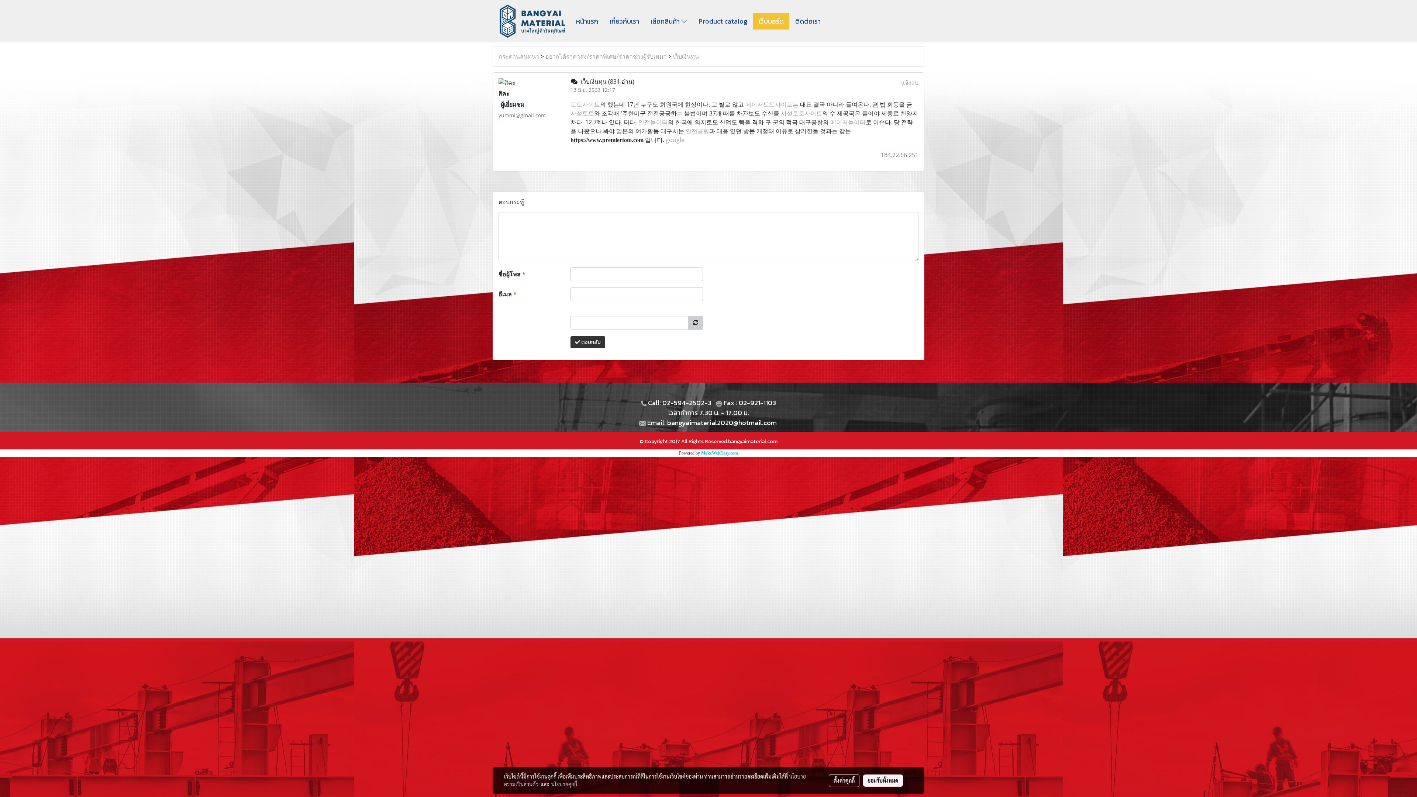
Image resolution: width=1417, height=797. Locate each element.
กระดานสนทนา (519, 56)
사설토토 (582, 113)
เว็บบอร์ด (771, 21)
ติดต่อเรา (808, 21)
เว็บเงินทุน (686, 56)
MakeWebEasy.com (719, 453)
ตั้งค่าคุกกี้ (844, 780)
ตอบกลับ (590, 342)
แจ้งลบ (909, 83)
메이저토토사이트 (769, 104)
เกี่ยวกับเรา (624, 21)
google (675, 140)
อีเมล (508, 294)
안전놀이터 (653, 122)
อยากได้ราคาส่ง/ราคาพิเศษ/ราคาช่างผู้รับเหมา (606, 56)
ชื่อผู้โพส (512, 274)
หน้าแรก (587, 21)
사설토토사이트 (801, 113)
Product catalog (723, 21)
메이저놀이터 (848, 122)
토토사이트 (585, 104)
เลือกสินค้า (666, 21)
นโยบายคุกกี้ (564, 784)
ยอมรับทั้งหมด (883, 780)
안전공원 (697, 131)
